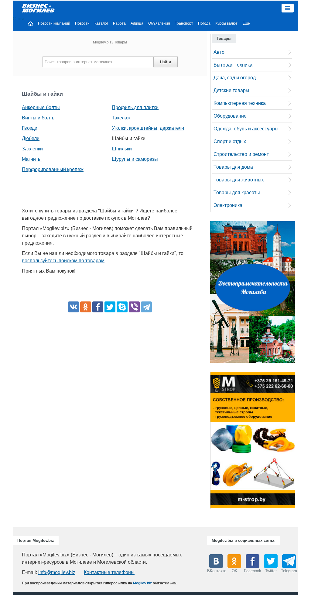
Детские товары (231, 90)
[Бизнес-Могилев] (38, 7)
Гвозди (29, 128)
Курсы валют (226, 23)
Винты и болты (39, 117)
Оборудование (230, 116)
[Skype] (122, 306)
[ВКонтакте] (73, 306)
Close (19, 18)
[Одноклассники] (85, 306)
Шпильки (122, 148)
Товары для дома (233, 167)
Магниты (32, 159)
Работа (119, 23)
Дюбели (30, 138)
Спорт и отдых (230, 141)
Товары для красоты (237, 192)
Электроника (228, 205)
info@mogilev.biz (56, 572)
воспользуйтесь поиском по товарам (63, 260)
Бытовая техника (233, 64)
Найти (165, 62)
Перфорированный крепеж (53, 169)
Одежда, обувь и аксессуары (246, 128)
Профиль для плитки (135, 107)
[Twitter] (109, 306)
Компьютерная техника (240, 103)
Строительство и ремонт (241, 154)
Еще (246, 23)
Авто (219, 52)
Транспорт (184, 23)
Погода (204, 23)
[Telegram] (146, 306)
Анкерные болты (41, 107)
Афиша (137, 23)
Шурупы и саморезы (135, 159)
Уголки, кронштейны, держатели (148, 128)
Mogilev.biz (102, 42)
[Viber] (134, 306)
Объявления (159, 23)
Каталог (101, 23)
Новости (82, 23)
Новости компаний (54, 23)
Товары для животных (239, 179)
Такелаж (121, 117)
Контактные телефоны (109, 572)
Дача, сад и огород (235, 77)
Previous (204, 442)
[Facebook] (97, 306)
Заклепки (32, 148)
